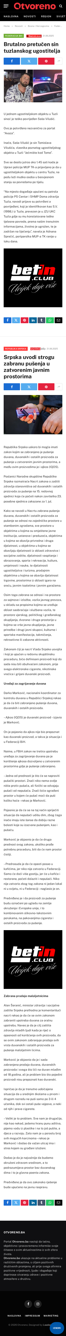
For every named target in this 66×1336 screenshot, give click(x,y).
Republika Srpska (15, 349)
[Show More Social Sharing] (58, 61)
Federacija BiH (13, 36)
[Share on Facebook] (12, 61)
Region (46, 16)
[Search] (60, 6)
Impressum (32, 1316)
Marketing (51, 1316)
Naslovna (11, 16)
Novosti (30, 16)
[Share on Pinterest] (46, 61)
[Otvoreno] (35, 6)
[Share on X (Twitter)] (29, 61)
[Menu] (6, 6)
